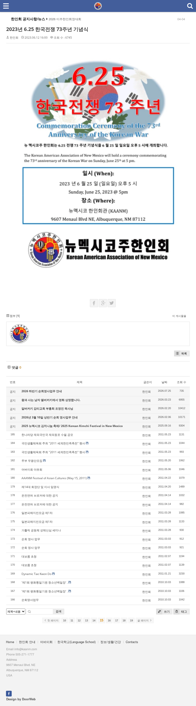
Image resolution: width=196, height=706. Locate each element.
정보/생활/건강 (110, 642)
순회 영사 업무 (31, 539)
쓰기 (166, 611)
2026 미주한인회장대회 (65, 19)
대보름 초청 (29, 556)
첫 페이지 (53, 620)
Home (10, 642)
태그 (183, 611)
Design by (21, 699)
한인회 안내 (27, 642)
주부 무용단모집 (32, 461)
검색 (58, 611)
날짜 (164, 382)
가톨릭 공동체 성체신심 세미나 (41, 530)
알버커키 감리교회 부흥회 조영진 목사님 (47, 408)
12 (79, 620)
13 (86, 620)
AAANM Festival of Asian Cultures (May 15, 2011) (54, 478)
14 (94, 620)
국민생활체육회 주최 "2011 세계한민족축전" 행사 (53, 443)
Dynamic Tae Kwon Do (36, 574)
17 (116, 620)
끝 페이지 (143, 620)
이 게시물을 (179, 316)
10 (64, 620)
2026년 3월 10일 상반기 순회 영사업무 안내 (50, 417)
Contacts (132, 642)
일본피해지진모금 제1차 (37, 513)
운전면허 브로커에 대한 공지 (40, 495)
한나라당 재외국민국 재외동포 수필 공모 (47, 435)
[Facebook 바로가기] (9, 693)
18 (124, 620)
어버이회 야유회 (32, 469)
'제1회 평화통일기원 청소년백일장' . (45, 582)
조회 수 (181, 382)
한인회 (14, 38)
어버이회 (46, 642)
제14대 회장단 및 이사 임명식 (40, 487)
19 (131, 620)
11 (72, 620)
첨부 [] (14, 316)
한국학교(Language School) (76, 642)
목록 (184, 353)
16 (109, 620)
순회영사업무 (30, 600)
